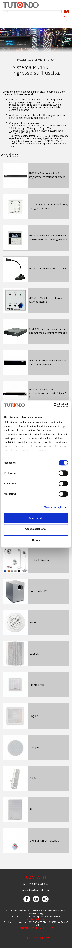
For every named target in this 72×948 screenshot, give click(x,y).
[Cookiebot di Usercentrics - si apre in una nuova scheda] (53, 405)
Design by (29, 937)
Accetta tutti (36, 518)
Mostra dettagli (53, 507)
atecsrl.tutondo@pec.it (36, 919)
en (68, 16)
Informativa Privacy (29, 927)
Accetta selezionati (36, 528)
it (64, 16)
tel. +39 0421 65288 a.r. (36, 884)
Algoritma (42, 937)
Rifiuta (36, 540)
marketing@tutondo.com (36, 890)
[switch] (63, 473)
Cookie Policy (46, 927)
